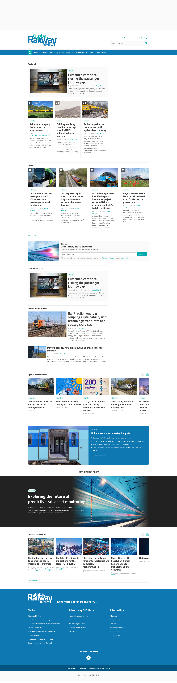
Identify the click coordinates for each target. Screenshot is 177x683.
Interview (32, 398)
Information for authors (77, 628)
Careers (113, 624)
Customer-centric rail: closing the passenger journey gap (83, 78)
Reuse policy (74, 631)
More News (32, 235)
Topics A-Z (71, 668)
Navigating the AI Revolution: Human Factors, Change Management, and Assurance (120, 564)
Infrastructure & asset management (41, 620)
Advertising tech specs (77, 624)
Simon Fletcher (84, 328)
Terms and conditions (118, 628)
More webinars (33, 581)
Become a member (131, 38)
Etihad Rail (73, 139)
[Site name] (42, 45)
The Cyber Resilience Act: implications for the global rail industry (68, 561)
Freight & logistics (34, 635)
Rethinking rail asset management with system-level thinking (95, 127)
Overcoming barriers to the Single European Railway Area (122, 404)
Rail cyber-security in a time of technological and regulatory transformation (96, 562)
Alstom (50, 571)
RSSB (113, 575)
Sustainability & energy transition (40, 639)
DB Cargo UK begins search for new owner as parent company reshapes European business (72, 199)
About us (113, 616)
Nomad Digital (96, 86)
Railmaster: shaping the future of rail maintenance (40, 127)
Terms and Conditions (108, 258)
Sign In (143, 38)
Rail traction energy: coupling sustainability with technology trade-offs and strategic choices (88, 319)
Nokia (87, 572)
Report (71, 70)
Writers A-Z (82, 668)
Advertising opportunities (78, 616)
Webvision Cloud (94, 675)
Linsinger (35, 135)
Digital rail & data (34, 616)
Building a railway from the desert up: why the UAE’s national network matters (66, 130)
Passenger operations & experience (41, 631)
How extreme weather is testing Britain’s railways (68, 403)
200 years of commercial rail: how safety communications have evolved (95, 406)
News (33, 190)
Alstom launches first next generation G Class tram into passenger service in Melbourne (41, 199)
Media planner (74, 620)
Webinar (32, 491)
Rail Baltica (41, 571)
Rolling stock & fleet (35, 628)
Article (32, 121)
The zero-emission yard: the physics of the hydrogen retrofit (40, 404)
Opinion (86, 398)
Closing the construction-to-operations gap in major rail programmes (40, 561)
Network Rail (32, 571)
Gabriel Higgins (100, 133)
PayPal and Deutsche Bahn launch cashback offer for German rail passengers (134, 198)
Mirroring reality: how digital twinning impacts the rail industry (74, 349)
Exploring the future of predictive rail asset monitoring (56, 499)
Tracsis (78, 507)
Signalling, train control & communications (44, 624)
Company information (118, 620)
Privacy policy (115, 631)
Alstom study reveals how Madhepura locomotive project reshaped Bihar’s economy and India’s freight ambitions (103, 201)
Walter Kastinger (44, 135)
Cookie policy (115, 635)
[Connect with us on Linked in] (88, 657)
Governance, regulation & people (40, 643)
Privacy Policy (125, 258)
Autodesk (48, 569)
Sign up (141, 254)
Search (146, 43)
